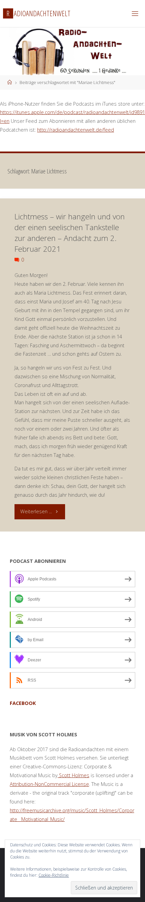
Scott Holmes (73, 775)
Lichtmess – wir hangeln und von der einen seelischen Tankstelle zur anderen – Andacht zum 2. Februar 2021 (69, 232)
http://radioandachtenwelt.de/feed (75, 130)
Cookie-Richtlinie (53, 875)
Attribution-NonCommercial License (49, 784)
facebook (23, 703)
